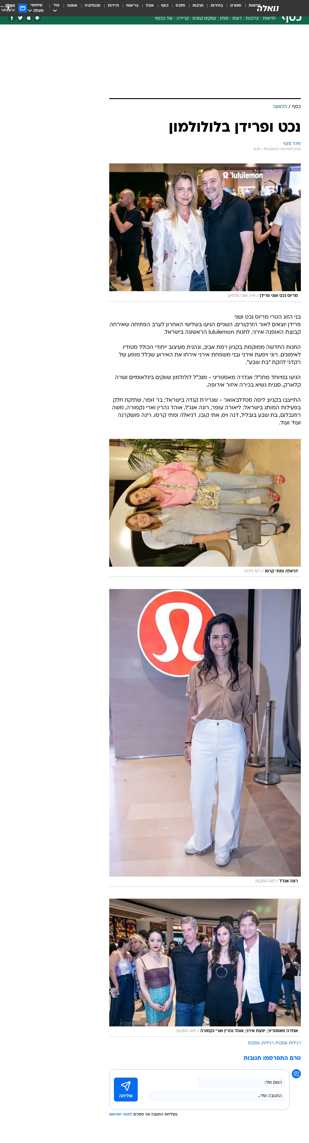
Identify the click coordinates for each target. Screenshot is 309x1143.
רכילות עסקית (288, 1043)
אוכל (150, 6)
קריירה (183, 19)
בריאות (132, 6)
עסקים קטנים (204, 19)
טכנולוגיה (92, 6)
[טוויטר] (20, 18)
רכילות (268, 1043)
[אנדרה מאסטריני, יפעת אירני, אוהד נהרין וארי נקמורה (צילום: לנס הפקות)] (205, 968)
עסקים (254, 1043)
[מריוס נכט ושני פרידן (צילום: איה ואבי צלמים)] (205, 232)
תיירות (113, 6)
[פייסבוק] (12, 18)
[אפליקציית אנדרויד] (37, 18)
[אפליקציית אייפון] (29, 18)
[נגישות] (8, 8)
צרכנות (252, 19)
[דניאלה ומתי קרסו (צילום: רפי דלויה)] (205, 508)
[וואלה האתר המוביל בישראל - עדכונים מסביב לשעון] (268, 8)
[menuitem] (232, 8)
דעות (237, 19)
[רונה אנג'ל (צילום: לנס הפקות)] (205, 738)
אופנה (72, 6)
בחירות (217, 6)
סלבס (180, 6)
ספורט (235, 6)
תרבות (198, 6)
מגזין (224, 19)
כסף (164, 6)
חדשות (269, 19)
